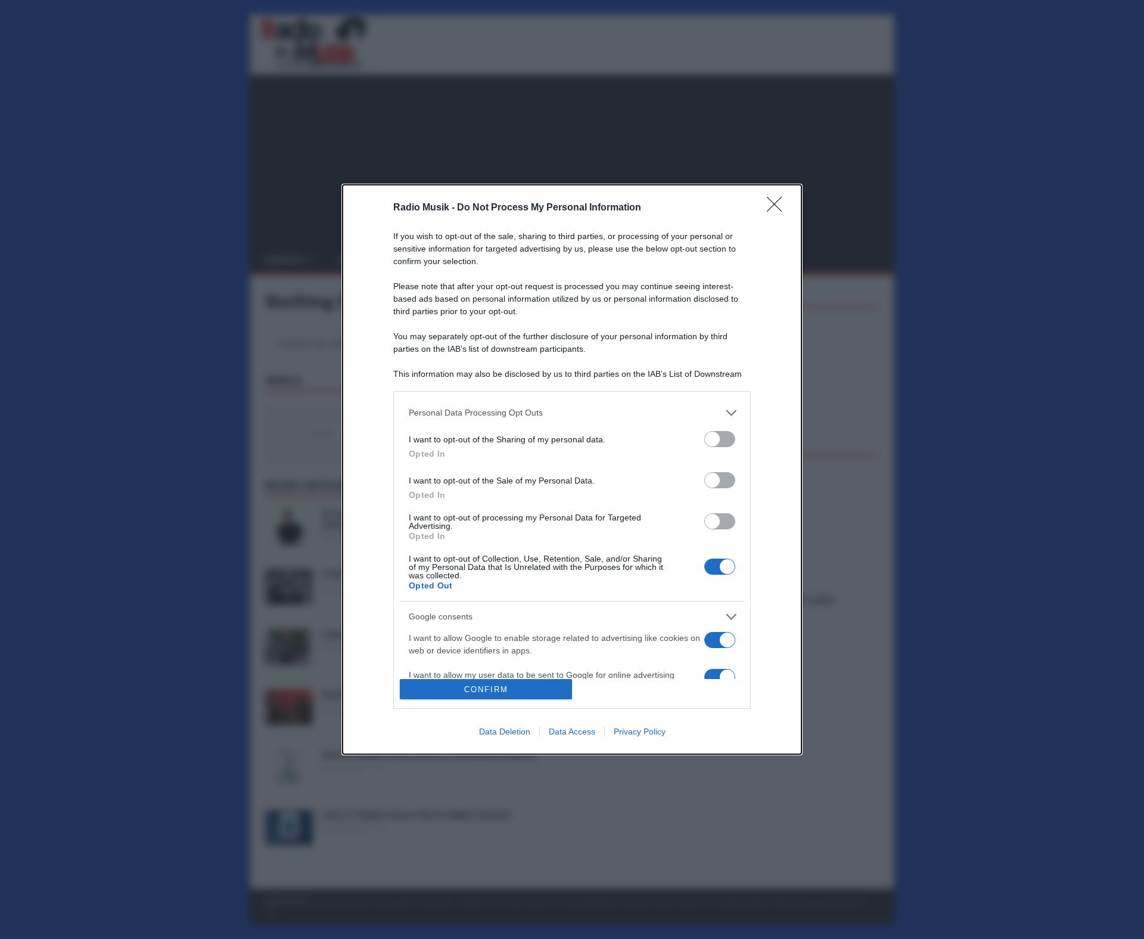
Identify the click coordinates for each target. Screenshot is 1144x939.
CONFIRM (486, 689)
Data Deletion (504, 731)
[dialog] (572, 470)
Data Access (572, 731)
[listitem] (572, 413)
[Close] (778, 208)
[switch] (719, 439)
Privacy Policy (640, 731)
